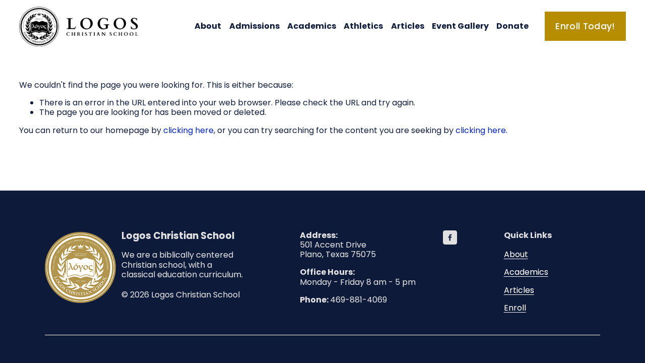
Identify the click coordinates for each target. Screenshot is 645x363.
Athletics (363, 26)
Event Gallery (460, 26)
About (516, 254)
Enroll (515, 308)
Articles (407, 26)
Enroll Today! (585, 26)
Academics (526, 272)
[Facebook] (450, 237)
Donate (512, 26)
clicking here (188, 130)
